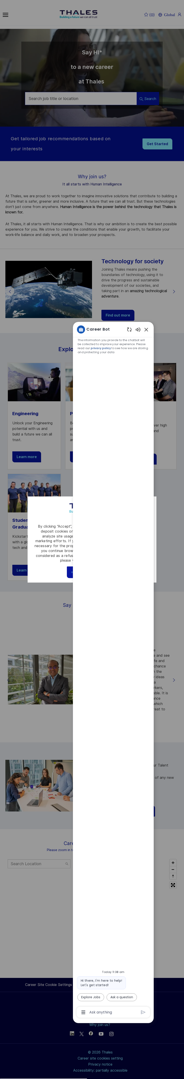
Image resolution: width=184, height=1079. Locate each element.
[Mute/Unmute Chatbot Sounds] (138, 329)
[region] (113, 670)
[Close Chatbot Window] (146, 329)
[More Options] (83, 1012)
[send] (143, 1012)
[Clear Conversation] (129, 329)
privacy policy (101, 348)
